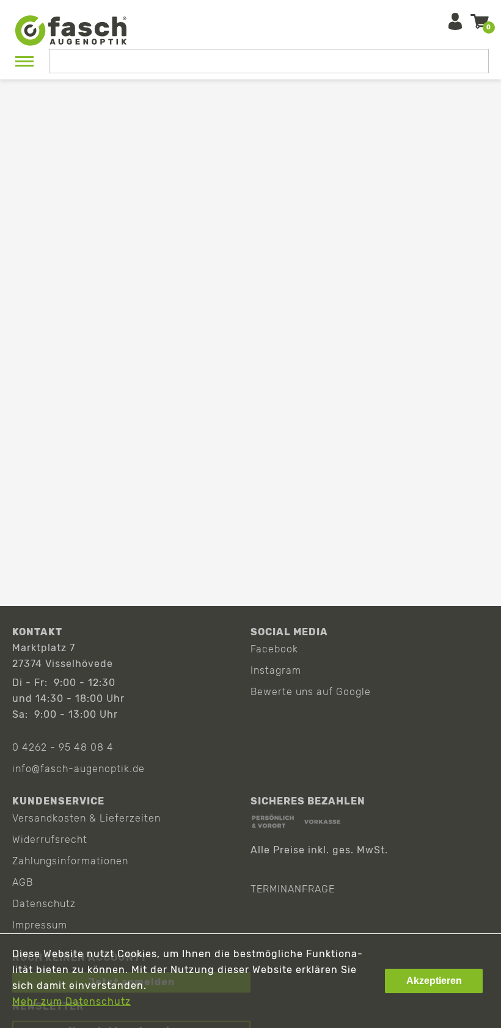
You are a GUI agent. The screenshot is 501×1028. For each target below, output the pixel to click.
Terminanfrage (292, 889)
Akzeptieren (434, 980)
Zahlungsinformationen (70, 861)
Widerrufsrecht (49, 839)
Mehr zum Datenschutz (71, 1001)
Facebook (274, 649)
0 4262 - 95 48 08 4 (63, 747)
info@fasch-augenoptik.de (78, 769)
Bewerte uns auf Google (310, 692)
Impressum (39, 925)
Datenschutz (44, 904)
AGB (22, 882)
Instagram (275, 670)
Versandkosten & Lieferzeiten (86, 818)
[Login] (455, 21)
